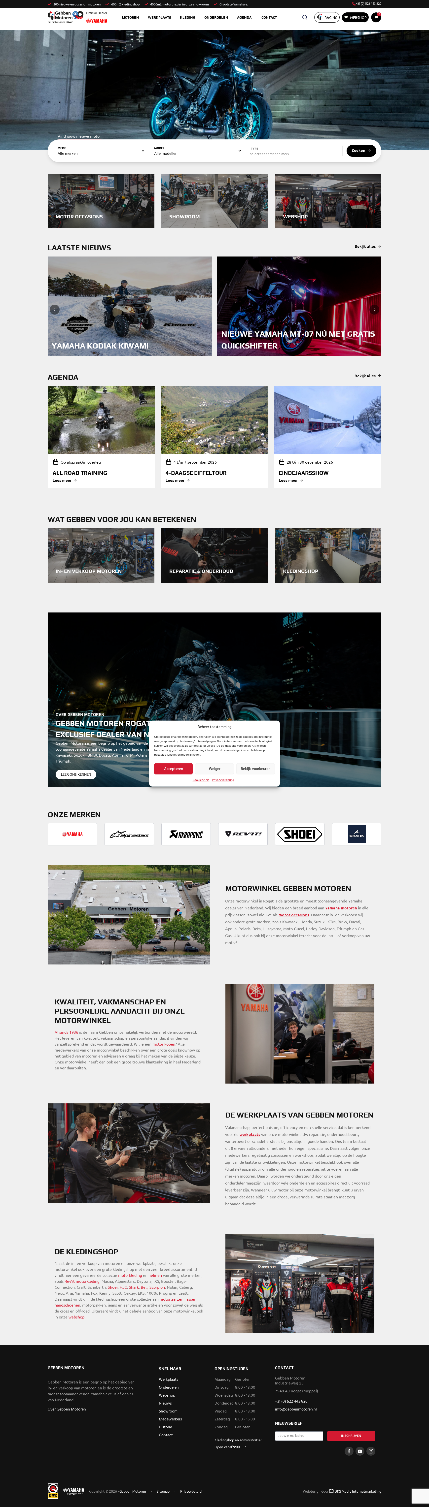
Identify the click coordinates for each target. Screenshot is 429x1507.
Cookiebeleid (201, 780)
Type (254, 148)
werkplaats (250, 1134)
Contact (269, 17)
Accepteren (173, 769)
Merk (62, 148)
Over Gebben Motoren (67, 1409)
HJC (123, 1286)
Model (159, 148)
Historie (165, 1427)
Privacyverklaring (223, 780)
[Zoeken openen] (304, 17)
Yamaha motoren (341, 907)
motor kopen (163, 1043)
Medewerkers (170, 1419)
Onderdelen (216, 17)
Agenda (244, 17)
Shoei (113, 1286)
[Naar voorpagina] (65, 17)
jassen (190, 1298)
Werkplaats (159, 17)
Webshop (167, 1395)
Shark (134, 1286)
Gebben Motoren (132, 1491)
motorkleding (130, 1275)
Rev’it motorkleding (82, 1281)
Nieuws (165, 1403)
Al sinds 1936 (66, 1031)
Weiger (214, 769)
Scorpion (157, 1286)
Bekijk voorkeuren (255, 769)
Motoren (130, 17)
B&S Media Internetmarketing (358, 1491)
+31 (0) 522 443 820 (368, 3)
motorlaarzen (171, 1298)
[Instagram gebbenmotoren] (370, 1451)
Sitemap (163, 1491)
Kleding (187, 17)
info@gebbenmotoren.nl (296, 1409)
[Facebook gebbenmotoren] (349, 1451)
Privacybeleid (191, 1491)
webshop (76, 1316)
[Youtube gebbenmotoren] (360, 1451)
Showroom (168, 1411)
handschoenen (67, 1304)
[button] (55, 310)
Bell (144, 1286)
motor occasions (294, 914)
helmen (155, 1275)
